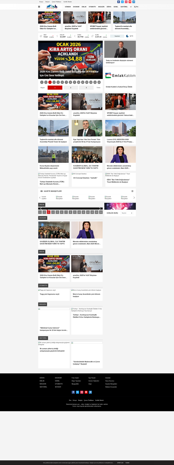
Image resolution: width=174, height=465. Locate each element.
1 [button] (41, 82)
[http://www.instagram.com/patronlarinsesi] (126, 2)
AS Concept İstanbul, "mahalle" (85, 178)
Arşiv (90, 384)
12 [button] (87, 82)
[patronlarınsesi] (133, 2)
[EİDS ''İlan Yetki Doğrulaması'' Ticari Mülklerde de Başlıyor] (120, 175)
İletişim (47, 2)
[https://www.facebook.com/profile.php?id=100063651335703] (118, 2)
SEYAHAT (58, 387)
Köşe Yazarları (76, 381)
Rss (70, 400)
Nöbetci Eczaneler (111, 387)
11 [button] (82, 82)
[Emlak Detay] (52, 6)
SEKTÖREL (124, 6)
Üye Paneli (92, 378)
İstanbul (117, 36)
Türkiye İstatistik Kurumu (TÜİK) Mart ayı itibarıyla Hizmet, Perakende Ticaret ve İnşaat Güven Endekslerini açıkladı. (53, 183)
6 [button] (62, 82)
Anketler (108, 378)
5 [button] (58, 82)
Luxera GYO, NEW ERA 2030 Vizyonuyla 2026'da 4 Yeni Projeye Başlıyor (120, 141)
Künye (41, 2)
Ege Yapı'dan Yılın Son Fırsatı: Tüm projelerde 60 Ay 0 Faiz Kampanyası (86, 141)
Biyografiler (75, 384)
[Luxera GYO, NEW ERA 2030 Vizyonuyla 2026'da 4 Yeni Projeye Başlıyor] (120, 128)
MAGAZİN (101, 6)
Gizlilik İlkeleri (68, 2)
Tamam (127, 462)
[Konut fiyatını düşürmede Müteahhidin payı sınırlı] (53, 154)
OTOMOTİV (92, 6)
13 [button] (91, 82)
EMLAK (84, 6)
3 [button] (48, 212)
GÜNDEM (68, 6)
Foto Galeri (75, 378)
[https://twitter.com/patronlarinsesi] (122, 2)
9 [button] (74, 82)
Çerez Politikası (56, 2)
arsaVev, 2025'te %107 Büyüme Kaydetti (85, 114)
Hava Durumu (109, 381)
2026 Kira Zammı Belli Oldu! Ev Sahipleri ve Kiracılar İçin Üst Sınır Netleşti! (53, 114)
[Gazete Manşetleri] (132, 191)
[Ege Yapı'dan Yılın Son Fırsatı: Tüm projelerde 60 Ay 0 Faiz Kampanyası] (87, 128)
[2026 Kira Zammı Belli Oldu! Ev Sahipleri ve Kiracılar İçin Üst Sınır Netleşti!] (53, 101)
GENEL (116, 6)
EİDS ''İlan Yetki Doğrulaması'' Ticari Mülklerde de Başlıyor (118, 181)
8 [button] (70, 82)
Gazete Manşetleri (111, 384)
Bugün (43, 87)
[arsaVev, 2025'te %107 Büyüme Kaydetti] (87, 101)
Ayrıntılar (120, 462)
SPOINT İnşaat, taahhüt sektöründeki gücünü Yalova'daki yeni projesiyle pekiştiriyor (120, 114)
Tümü (98, 87)
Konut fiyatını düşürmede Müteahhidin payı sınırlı (49, 167)
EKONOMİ (76, 6)
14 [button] (95, 82)
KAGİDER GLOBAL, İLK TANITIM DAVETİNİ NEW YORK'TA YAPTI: (85, 167)
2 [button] (44, 212)
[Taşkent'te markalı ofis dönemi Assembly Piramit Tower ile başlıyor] (53, 128)
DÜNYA (109, 6)
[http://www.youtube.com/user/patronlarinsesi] (130, 2)
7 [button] (66, 82)
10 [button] (78, 82)
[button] (99, 63)
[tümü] (131, 6)
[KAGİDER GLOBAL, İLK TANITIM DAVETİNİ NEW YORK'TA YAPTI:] (87, 154)
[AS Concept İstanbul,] (87, 174)
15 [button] (99, 82)
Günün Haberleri (94, 381)
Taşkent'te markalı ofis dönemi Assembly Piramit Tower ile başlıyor (53, 141)
